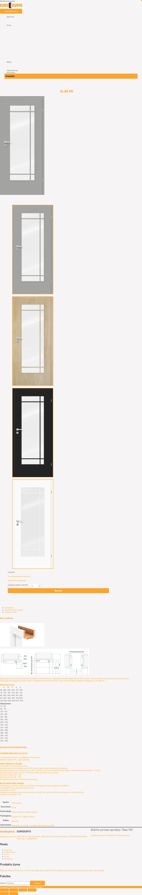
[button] (66, 618)
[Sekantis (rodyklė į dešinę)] (13, 893)
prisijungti (125, 835)
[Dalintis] (22, 890)
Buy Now (58, 590)
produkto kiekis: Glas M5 (18, 585)
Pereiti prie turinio (7, 1)
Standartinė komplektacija (13, 747)
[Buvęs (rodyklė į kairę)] (4, 893)
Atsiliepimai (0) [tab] (10, 612)
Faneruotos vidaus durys (34, 870)
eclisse (22, 870)
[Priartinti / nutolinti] (4, 890)
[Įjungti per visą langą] (13, 890)
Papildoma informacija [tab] (13, 610)
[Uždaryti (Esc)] (32, 890)
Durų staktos (6, 618)
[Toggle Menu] (71, 19)
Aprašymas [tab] (9, 607)
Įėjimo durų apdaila (96, 870)
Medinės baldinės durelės (79, 870)
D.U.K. (6, 854)
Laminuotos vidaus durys (56, 870)
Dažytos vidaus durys (9, 870)
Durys (6, 856)
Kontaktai (8, 859)
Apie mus (8, 850)
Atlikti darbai (9, 852)
